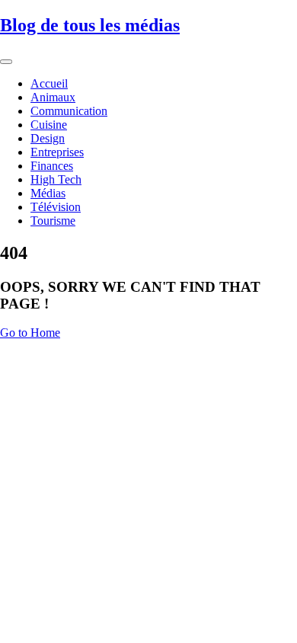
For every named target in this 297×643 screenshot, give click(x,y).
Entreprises (57, 152)
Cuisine (48, 124)
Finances (51, 165)
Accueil (49, 83)
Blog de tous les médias (90, 25)
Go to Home (30, 332)
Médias (47, 193)
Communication (68, 110)
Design (47, 138)
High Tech (55, 179)
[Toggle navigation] (6, 61)
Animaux (52, 97)
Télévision (55, 206)
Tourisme (52, 220)
